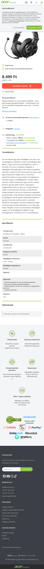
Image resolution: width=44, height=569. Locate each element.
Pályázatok (5, 519)
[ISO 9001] (21, 428)
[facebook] (4, 476)
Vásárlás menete (7, 507)
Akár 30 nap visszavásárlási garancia (18, 69)
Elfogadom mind (34, 28)
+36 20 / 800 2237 (8, 490)
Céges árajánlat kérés (9, 496)
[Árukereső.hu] (29, 418)
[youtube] (8, 476)
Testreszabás (19, 28)
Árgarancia (9, 65)
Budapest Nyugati (8, 533)
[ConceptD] (31, 555)
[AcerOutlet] (12, 555)
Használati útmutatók (9, 516)
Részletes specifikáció (9, 111)
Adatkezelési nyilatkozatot (17, 21)
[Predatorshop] (22, 555)
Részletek (17, 129)
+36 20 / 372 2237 (8, 493)
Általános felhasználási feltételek (13, 510)
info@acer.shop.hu (8, 487)
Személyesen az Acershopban (16, 143)
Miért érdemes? (34, 117)
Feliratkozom (26, 469)
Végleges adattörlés (8, 522)
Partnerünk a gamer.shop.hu (11, 547)
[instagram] (12, 476)
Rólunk (4, 536)
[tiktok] (15, 476)
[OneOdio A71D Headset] (22, 41)
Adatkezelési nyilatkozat (10, 513)
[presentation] (2, 40)
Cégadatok (5, 539)
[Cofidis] (9, 428)
